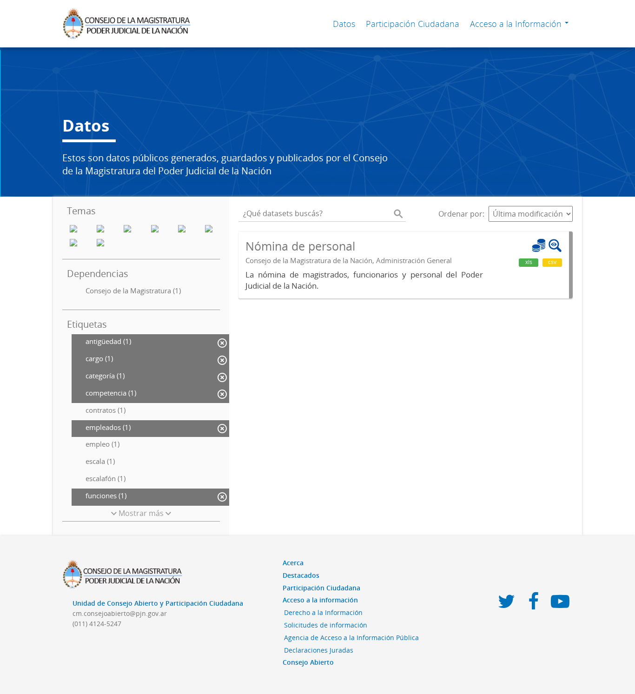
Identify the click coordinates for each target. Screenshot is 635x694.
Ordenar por (460, 214)
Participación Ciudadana (412, 23)
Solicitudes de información (325, 625)
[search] (398, 214)
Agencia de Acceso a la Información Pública (351, 637)
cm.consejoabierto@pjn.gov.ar (120, 613)
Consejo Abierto (308, 662)
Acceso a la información (320, 599)
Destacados (301, 575)
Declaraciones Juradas (318, 650)
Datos (344, 23)
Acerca (293, 562)
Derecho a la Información (323, 612)
